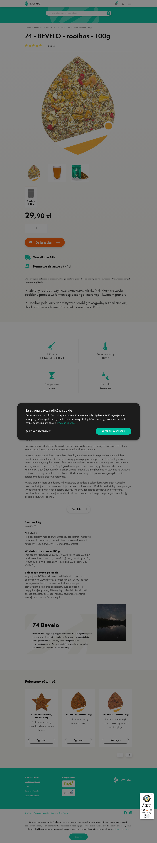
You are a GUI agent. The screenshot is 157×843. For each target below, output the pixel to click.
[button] (38, 431)
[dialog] (78, 421)
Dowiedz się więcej (66, 422)
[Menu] (152, 795)
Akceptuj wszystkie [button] (113, 431)
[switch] (147, 816)
